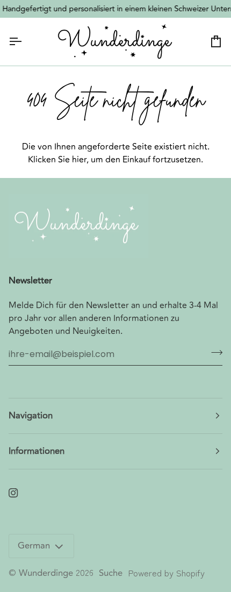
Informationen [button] (36, 451)
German (34, 546)
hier (79, 159)
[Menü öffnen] (25, 42)
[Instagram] (13, 493)
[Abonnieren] (213, 352)
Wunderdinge (46, 573)
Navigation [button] (31, 416)
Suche (110, 573)
